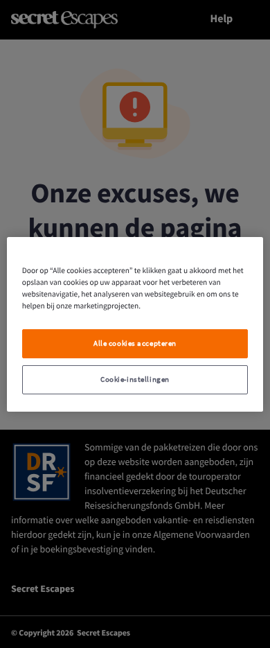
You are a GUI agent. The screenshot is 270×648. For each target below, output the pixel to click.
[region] (135, 323)
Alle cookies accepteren (135, 343)
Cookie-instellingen (135, 379)
